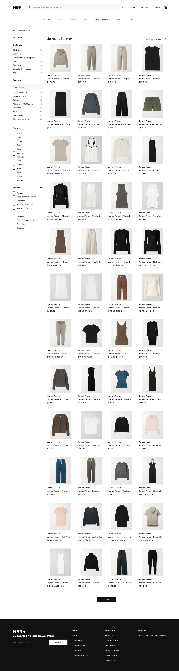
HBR (17, 7)
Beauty (120, 19)
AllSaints (17, 107)
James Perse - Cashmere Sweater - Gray (120, 491)
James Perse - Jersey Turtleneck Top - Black (89, 582)
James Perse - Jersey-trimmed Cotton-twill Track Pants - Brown (59, 353)
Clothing (17, 50)
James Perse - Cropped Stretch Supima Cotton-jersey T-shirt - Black (89, 353)
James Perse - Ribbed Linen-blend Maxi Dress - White (59, 582)
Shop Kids (76, 650)
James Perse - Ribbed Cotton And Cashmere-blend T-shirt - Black (120, 262)
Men (60, 19)
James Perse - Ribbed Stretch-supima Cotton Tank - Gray (120, 216)
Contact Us (110, 660)
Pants (16, 61)
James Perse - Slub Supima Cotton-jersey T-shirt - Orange (59, 537)
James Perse (53, 75)
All (14, 30)
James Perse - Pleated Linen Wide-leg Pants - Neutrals (89, 262)
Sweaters (17, 65)
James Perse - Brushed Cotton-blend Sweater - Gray (89, 124)
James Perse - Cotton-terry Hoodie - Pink (151, 445)
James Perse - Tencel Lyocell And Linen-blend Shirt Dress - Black (120, 537)
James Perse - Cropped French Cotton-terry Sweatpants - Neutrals (120, 78)
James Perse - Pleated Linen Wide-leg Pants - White (89, 216)
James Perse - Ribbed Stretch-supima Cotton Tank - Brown (59, 262)
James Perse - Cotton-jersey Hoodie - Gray (59, 399)
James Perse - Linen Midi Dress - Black (151, 170)
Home (74, 635)
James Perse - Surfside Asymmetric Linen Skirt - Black (59, 124)
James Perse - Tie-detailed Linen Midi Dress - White (151, 216)
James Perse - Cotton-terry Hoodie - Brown (59, 445)
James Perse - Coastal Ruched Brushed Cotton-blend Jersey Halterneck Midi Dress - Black (151, 491)
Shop (124, 7)
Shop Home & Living (81, 655)
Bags (85, 19)
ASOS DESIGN (20, 92)
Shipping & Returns (150, 7)
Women (47, 19)
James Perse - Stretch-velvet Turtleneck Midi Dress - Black (89, 399)
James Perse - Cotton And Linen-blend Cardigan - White (120, 170)
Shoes (73, 19)
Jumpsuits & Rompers (24, 57)
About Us (109, 635)
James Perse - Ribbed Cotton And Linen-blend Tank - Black (151, 78)
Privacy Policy (111, 655)
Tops (15, 72)
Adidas (16, 100)
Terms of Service (112, 650)
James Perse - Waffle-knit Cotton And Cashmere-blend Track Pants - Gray (120, 582)
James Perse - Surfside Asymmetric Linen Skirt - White (59, 307)
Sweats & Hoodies (22, 69)
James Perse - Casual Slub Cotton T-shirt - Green (120, 399)
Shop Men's (77, 640)
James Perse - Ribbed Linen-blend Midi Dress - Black (151, 353)
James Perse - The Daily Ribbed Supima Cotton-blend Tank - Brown (120, 353)
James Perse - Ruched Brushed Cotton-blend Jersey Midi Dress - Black (151, 399)
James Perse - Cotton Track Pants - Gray (89, 491)
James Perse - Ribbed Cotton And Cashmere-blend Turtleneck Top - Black (59, 216)
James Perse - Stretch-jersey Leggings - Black (151, 582)
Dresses (17, 54)
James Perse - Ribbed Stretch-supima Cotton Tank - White (89, 307)
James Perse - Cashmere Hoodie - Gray (59, 78)
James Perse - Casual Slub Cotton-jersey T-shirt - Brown (59, 170)
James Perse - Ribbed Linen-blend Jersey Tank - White (89, 170)
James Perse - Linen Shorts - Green (151, 124)
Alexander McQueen (23, 104)
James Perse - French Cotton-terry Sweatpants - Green (59, 491)
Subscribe (58, 642)
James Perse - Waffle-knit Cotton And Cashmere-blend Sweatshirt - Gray (89, 537)
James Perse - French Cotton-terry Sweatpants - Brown (120, 307)
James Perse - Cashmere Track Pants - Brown (89, 78)
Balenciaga (18, 115)
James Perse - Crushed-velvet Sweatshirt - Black (120, 445)
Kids (133, 19)
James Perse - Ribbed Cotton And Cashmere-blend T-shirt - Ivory (151, 307)
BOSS (16, 111)
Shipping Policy (111, 640)
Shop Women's (78, 645)
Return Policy (110, 645)
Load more (106, 599)
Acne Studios (19, 96)
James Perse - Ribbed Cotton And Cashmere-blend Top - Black (151, 262)
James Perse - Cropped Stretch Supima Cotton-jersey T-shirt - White (89, 445)
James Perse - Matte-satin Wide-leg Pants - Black (120, 124)
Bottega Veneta (21, 119)
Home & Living (102, 19)
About (134, 7)
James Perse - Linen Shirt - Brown (151, 537)
